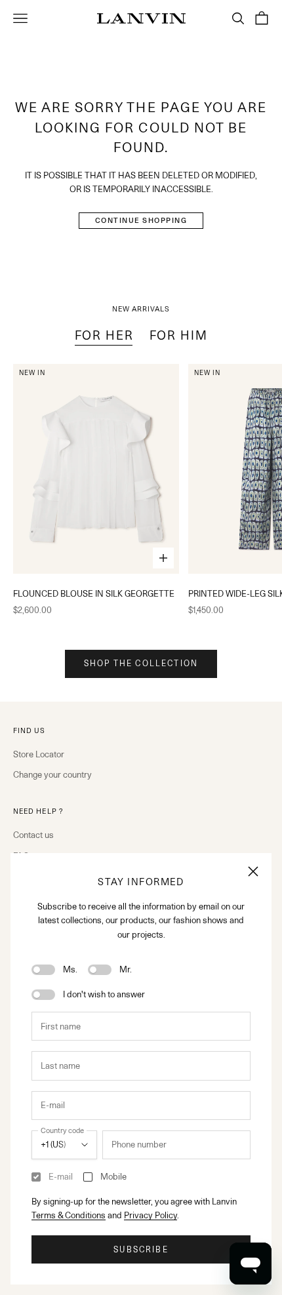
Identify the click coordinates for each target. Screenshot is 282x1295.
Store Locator (38, 754)
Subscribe (140, 1249)
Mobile (113, 1176)
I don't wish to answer (104, 994)
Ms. (70, 969)
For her (104, 335)
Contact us (33, 834)
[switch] (43, 970)
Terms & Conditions (68, 1215)
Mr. (125, 969)
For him (179, 335)
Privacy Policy (150, 1215)
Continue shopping (141, 220)
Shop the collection (141, 663)
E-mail (61, 1176)
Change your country (52, 774)
